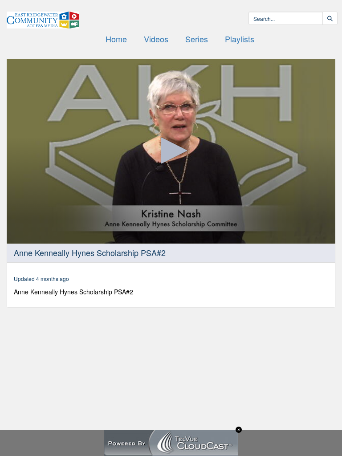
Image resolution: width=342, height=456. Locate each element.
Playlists (239, 39)
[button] (171, 150)
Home (116, 39)
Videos (156, 39)
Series (196, 39)
